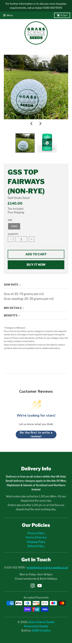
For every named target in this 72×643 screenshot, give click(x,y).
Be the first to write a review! (36, 434)
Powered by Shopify (36, 626)
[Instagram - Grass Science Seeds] (32, 585)
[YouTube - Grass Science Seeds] (39, 585)
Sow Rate (11, 284)
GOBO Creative (41, 630)
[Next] (40, 123)
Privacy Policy (36, 533)
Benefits (10, 315)
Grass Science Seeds (41, 622)
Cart (63, 15)
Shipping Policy (36, 541)
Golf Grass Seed (19, 198)
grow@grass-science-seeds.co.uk (47, 567)
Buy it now (36, 264)
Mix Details (13, 307)
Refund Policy (36, 546)
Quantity (13, 234)
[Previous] (32, 123)
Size (10, 220)
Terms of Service (36, 537)
